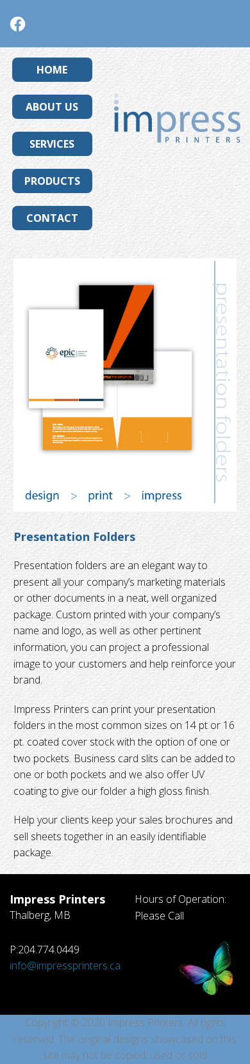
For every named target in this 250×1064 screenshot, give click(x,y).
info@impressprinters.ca (65, 965)
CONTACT (52, 218)
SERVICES (51, 144)
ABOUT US (52, 107)
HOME (52, 70)
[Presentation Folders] (124, 384)
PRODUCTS (52, 181)
